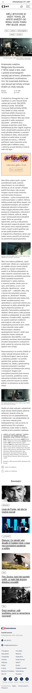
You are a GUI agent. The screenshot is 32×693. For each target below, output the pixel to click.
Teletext (4, 659)
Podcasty (4, 662)
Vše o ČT (3, 674)
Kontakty (19, 674)
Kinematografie (22, 31)
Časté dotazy (20, 671)
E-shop (3, 668)
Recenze (13, 31)
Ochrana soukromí (23, 686)
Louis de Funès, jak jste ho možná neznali (14, 510)
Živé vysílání (5, 654)
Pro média (19, 651)
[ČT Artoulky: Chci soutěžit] (16, 164)
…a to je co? (6, 536)
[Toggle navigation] (3, 2)
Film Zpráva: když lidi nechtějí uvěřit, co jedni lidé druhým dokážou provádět (16, 579)
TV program (5, 651)
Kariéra (18, 665)
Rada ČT (18, 662)
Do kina (19, 34)
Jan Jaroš (4, 92)
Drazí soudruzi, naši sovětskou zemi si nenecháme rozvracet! (16, 613)
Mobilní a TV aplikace (7, 671)
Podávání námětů (21, 668)
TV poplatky (5, 657)
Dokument (6, 505)
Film (7, 31)
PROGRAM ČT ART (21, 2)
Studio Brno (19, 657)
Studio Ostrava (20, 659)
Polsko (12, 34)
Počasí (3, 665)
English (14, 686)
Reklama (18, 654)
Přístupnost (4, 688)
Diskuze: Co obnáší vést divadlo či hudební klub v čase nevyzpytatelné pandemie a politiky (16, 544)
